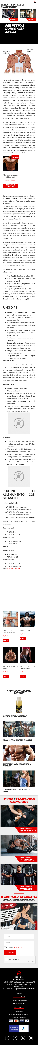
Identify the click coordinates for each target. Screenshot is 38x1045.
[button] (35, 1)
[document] (19, 522)
